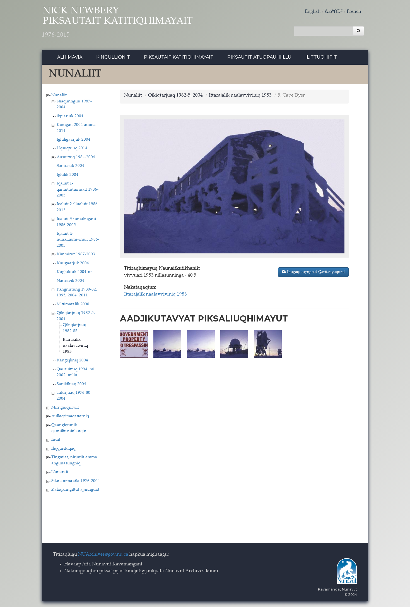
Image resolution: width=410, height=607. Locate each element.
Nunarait (59, 472)
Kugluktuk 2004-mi (75, 272)
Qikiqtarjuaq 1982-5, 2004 (175, 95)
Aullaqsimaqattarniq (70, 416)
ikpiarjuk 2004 (70, 116)
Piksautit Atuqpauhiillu (259, 57)
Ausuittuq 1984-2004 (76, 157)
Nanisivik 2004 (70, 281)
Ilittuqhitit (321, 57)
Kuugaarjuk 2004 (73, 263)
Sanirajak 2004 (70, 166)
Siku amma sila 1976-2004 (75, 481)
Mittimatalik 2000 (73, 304)
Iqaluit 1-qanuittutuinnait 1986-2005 (77, 189)
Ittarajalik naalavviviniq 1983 (75, 346)
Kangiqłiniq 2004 (72, 360)
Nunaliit (59, 95)
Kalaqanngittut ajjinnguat (75, 490)
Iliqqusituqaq (63, 449)
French (354, 11)
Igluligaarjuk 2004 (73, 140)
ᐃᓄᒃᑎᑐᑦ (334, 11)
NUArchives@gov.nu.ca (103, 554)
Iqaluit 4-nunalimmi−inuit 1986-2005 (78, 240)
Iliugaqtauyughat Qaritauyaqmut (315, 272)
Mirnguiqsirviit (65, 408)
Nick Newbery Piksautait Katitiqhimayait (117, 22)
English (312, 11)
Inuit (55, 440)
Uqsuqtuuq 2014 (72, 148)
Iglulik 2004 (67, 175)
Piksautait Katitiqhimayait (178, 57)
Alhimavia (69, 57)
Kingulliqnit (113, 57)
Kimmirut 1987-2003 (76, 254)
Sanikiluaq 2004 (71, 384)
